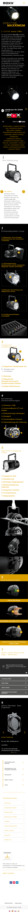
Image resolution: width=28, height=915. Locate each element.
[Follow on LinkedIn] (17, 882)
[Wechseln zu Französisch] (15, 911)
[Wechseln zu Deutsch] (12, 911)
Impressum (18, 903)
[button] (1, 93)
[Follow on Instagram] (14, 882)
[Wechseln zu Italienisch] (18, 911)
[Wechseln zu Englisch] (9, 911)
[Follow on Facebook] (11, 882)
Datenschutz (9, 903)
